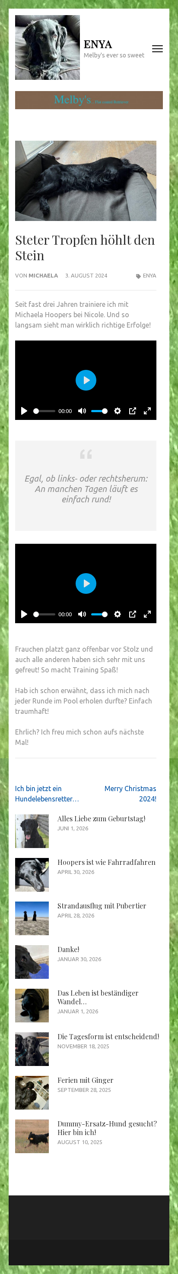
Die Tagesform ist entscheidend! (108, 1036)
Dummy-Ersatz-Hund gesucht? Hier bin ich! (107, 1128)
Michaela (43, 275)
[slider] (44, 411)
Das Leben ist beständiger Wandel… (98, 997)
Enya (98, 43)
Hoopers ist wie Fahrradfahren (106, 862)
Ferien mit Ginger (85, 1080)
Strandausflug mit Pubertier (101, 905)
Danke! (68, 949)
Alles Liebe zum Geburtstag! (101, 818)
